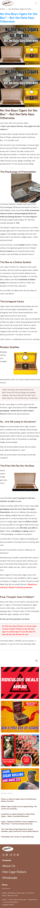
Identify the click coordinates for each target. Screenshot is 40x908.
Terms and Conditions (11, 902)
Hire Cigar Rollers (14, 872)
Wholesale (9, 878)
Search (4, 899)
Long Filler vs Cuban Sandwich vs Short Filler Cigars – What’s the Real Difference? (18, 815)
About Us (8, 866)
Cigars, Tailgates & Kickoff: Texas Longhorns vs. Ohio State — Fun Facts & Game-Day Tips (19, 823)
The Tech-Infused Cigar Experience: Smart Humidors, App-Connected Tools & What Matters (20, 830)
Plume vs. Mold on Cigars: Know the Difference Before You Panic (18, 800)
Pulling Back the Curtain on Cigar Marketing (17, 837)
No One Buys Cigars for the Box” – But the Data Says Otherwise (18, 18)
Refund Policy (33, 899)
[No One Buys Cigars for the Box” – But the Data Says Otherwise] (20, 45)
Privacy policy (13, 899)
